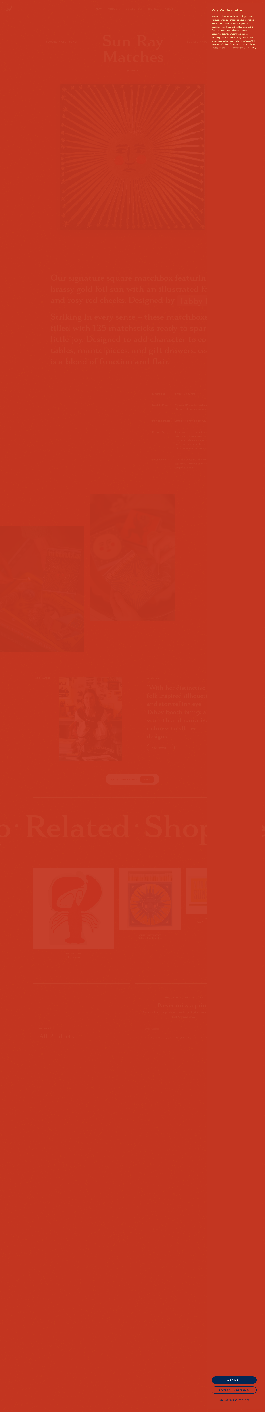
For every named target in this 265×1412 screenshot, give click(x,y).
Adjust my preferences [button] (234, 1400)
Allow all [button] (234, 1380)
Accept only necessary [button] (234, 1390)
